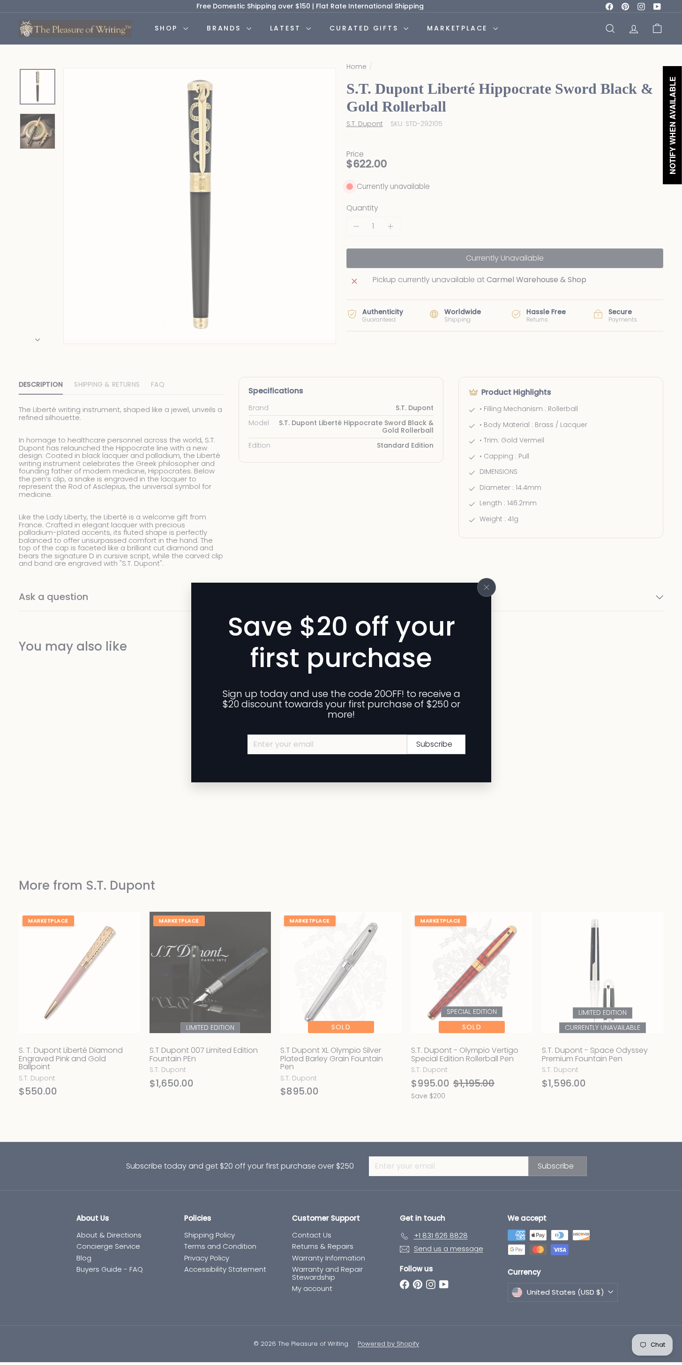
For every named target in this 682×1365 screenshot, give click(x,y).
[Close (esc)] (486, 587)
